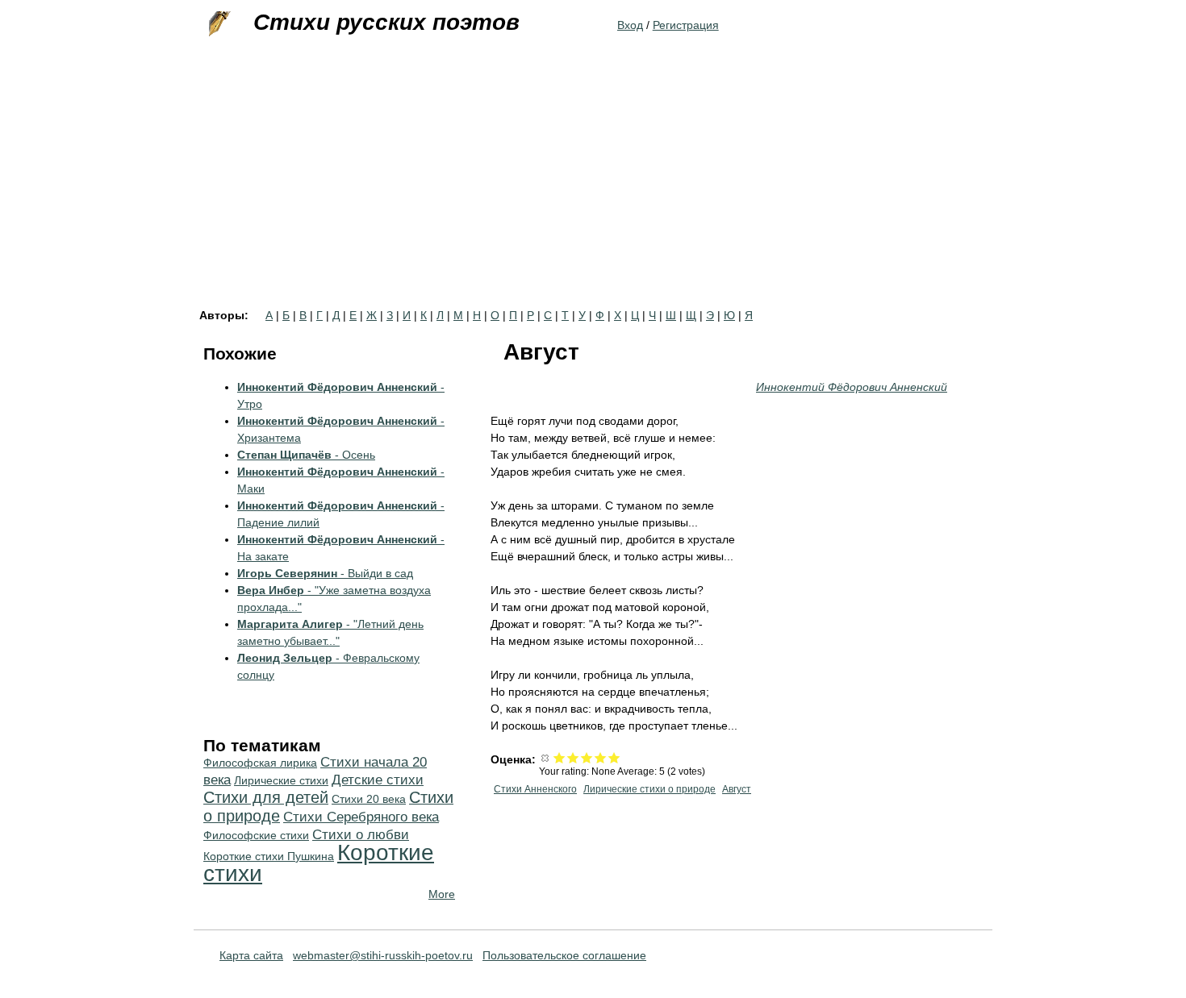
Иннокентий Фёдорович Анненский (851, 386)
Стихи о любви (360, 834)
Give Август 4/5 (601, 757)
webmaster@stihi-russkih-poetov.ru (383, 955)
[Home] (218, 24)
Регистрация (686, 25)
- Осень (306, 454)
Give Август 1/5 (559, 757)
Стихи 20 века (369, 798)
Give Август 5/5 (614, 757)
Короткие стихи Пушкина (268, 856)
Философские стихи (256, 835)
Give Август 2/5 (573, 757)
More (441, 894)
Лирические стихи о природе (649, 789)
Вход (630, 25)
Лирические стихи (281, 780)
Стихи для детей (265, 797)
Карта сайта (251, 955)
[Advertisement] (593, 188)
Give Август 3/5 (587, 757)
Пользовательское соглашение (564, 955)
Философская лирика (260, 762)
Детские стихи (378, 780)
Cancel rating (546, 757)
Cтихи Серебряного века (361, 817)
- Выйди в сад (325, 573)
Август (736, 789)
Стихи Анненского (535, 789)
